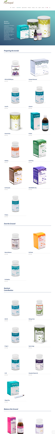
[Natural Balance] (15, 240)
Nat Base (6, 160)
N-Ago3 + (6, 346)
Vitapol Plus (7, 400)
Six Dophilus (7, 279)
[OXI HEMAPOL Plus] (39, 175)
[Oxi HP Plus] (39, 148)
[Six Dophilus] (15, 267)
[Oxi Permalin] (15, 175)
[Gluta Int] (39, 94)
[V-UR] (15, 361)
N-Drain (30, 133)
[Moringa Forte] (39, 306)
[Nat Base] (15, 148)
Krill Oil (6, 319)
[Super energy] (39, 334)
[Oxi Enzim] (39, 240)
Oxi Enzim (31, 252)
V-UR (6, 373)
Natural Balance (8, 252)
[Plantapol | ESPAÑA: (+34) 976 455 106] (45, 7)
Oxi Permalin (7, 187)
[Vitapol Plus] (15, 388)
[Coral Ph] (15, 94)
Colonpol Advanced (33, 79)
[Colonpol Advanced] (39, 67)
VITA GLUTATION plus (9, 79)
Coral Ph (6, 106)
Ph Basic (6, 215)
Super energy (31, 346)
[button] (49, 7)
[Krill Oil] (15, 306)
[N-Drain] (39, 121)
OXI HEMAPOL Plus (33, 187)
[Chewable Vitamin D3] (39, 361)
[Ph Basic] (15, 202)
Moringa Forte (31, 319)
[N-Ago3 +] (15, 334)
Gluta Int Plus (7, 133)
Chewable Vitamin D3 (33, 373)
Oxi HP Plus (31, 160)
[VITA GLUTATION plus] (15, 67)
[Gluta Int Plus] (15, 121)
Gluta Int (30, 106)
